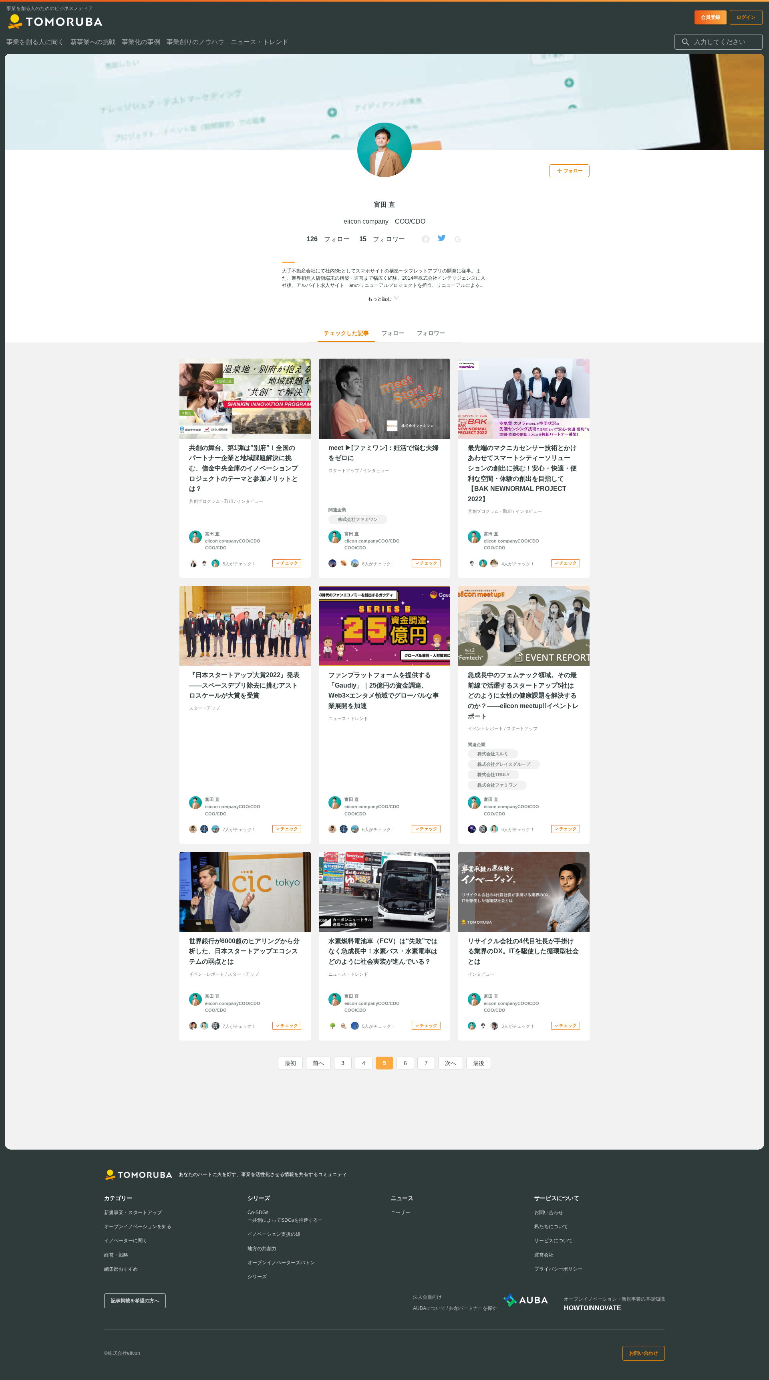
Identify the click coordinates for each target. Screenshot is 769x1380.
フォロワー (431, 333)
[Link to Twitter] (442, 239)
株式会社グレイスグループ (503, 764)
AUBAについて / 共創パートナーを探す (455, 1308)
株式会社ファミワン (358, 519)
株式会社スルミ (492, 753)
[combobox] (718, 42)
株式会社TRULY (493, 774)
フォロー (393, 333)
